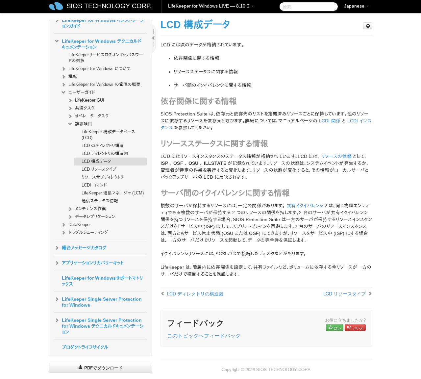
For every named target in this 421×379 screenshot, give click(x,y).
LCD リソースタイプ (99, 169)
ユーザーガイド (81, 92)
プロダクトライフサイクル (85, 347)
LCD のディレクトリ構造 (103, 145)
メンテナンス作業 (90, 208)
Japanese (355, 6)
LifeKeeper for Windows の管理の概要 (104, 84)
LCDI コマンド (94, 185)
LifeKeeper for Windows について (99, 68)
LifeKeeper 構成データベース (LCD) (108, 134)
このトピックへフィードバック (204, 335)
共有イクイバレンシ (305, 205)
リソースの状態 (336, 156)
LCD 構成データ (96, 161)
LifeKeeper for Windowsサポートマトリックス (102, 281)
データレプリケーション (95, 216)
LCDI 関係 (330, 120)
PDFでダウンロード (103, 368)
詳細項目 (83, 123)
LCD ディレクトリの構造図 (105, 153)
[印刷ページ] (367, 25)
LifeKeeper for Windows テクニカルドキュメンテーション (101, 44)
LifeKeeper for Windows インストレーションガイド (103, 23)
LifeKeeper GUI (89, 100)
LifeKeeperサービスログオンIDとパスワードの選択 (105, 57)
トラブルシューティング (88, 232)
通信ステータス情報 (100, 200)
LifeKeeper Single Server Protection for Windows (102, 302)
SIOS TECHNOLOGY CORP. (109, 6)
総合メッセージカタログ (84, 247)
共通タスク (84, 108)
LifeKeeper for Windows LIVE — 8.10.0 (209, 6)
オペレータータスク (92, 116)
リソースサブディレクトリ (103, 177)
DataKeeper (79, 224)
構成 (72, 76)
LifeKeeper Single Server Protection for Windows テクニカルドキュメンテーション (102, 326)
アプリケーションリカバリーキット (93, 262)
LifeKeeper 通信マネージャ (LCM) (113, 192)
